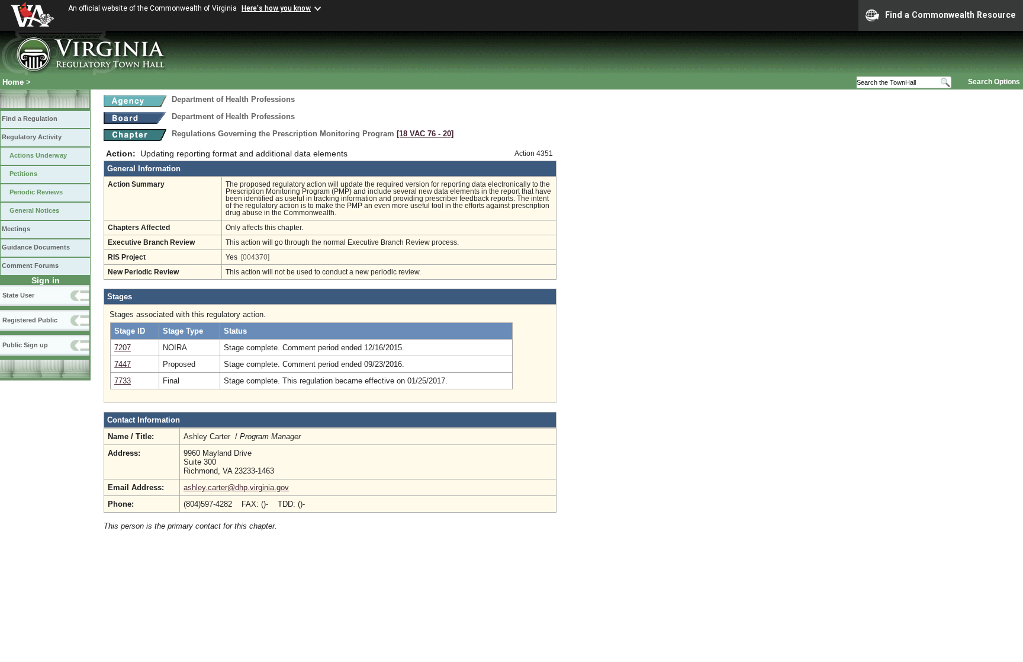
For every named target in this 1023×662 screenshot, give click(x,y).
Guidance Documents (36, 247)
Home (13, 82)
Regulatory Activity (32, 136)
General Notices (34, 210)
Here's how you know (276, 8)
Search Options (994, 81)
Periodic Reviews (36, 192)
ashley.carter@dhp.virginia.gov (236, 487)
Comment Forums (30, 265)
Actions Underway (38, 155)
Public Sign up (25, 344)
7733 (122, 380)
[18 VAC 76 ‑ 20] (425, 133)
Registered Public (29, 320)
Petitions (23, 173)
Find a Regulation (29, 118)
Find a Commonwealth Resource (950, 15)
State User (18, 295)
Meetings (16, 228)
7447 (122, 364)
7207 (122, 347)
